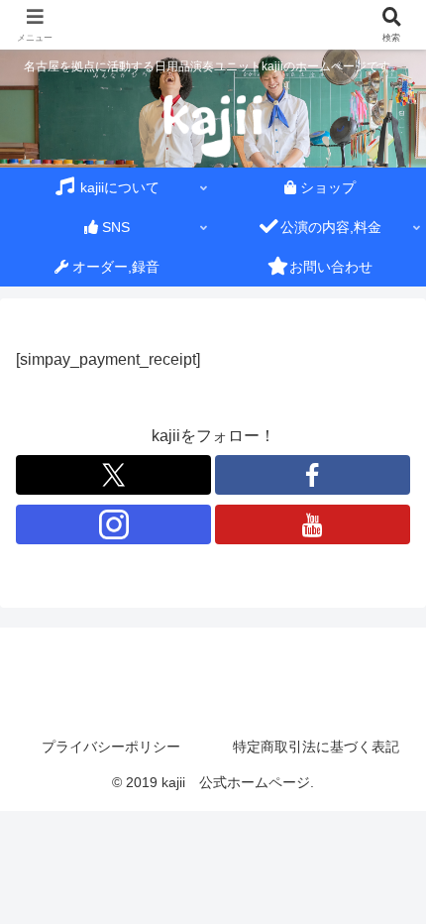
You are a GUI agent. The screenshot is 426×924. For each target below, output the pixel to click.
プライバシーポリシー (111, 746)
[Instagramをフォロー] (113, 524)
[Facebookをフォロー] (312, 475)
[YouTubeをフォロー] (312, 524)
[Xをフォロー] (113, 475)
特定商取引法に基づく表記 (316, 746)
